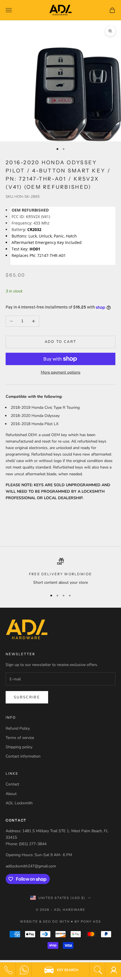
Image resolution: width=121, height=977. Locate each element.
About (11, 793)
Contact (12, 784)
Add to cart (61, 341)
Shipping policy (19, 747)
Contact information (23, 756)
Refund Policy (18, 728)
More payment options (60, 372)
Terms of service (20, 737)
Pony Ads (91, 921)
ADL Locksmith (19, 803)
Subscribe (27, 697)
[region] (60, 572)
